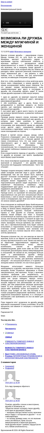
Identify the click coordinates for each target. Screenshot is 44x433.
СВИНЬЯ (8, 337)
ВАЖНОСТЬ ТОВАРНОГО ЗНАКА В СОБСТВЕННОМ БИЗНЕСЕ (19, 349)
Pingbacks (9, 368)
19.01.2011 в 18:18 (12, 401)
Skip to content (6, 2)
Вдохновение (6, 6)
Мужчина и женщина (22, 52)
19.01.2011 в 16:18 (12, 383)
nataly (12, 52)
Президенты (10, 329)
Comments (9, 366)
